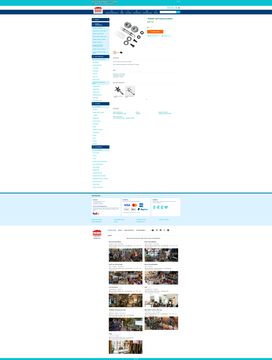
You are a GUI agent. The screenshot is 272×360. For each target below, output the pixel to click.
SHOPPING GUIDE (119, 219)
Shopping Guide (137, 212)
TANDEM (112, 313)
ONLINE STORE (112, 230)
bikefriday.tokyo (148, 311)
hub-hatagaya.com (148, 289)
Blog (115, 243)
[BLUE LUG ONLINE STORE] (98, 10)
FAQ (116, 221)
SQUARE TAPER (130, 118)
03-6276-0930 (165, 313)
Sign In (176, 8)
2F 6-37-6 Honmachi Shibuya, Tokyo (117, 337)
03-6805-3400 (165, 245)
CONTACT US (141, 221)
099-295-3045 (168, 268)
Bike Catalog (120, 243)
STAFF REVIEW (140, 230)
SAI (117, 313)
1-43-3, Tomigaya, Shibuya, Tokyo (117, 268)
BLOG (119, 230)
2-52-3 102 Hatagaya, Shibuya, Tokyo (118, 315)
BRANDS (137, 112)
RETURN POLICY (141, 219)
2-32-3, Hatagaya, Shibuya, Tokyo (117, 245)
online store (111, 335)
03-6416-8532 (129, 268)
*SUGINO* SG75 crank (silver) (129, 97)
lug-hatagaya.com (112, 289)
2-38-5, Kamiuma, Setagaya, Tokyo (153, 245)
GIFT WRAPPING (97, 221)
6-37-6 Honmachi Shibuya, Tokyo (153, 313)
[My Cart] (179, 7)
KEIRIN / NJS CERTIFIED (165, 113)
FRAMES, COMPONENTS (117, 112)
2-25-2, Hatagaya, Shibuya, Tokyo (153, 291)
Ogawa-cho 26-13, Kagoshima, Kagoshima (154, 268)
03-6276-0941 (130, 337)
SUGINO (138, 113)
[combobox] (168, 12)
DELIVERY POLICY (97, 219)
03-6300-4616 (129, 291)
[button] (179, 1)
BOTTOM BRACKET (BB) (119, 113)
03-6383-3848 (131, 315)
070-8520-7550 (165, 291)
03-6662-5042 (129, 245)
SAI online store (122, 313)
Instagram (111, 243)
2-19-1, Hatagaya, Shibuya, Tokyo (117, 291)
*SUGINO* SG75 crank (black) (118, 97)
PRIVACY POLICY (164, 219)
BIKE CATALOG (129, 230)
